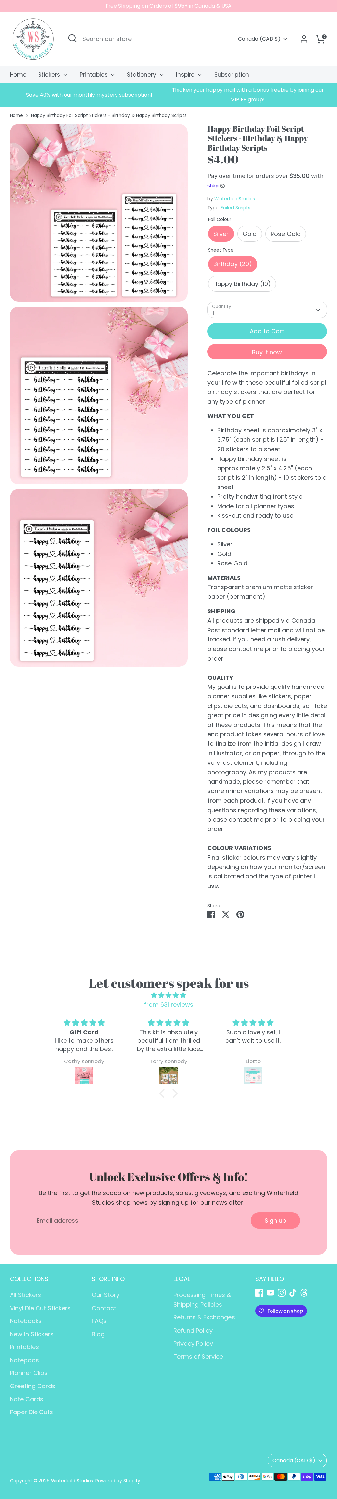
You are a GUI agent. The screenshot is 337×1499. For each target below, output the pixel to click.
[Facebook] (259, 1293)
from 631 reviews (168, 1004)
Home (18, 75)
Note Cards (26, 1399)
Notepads (24, 1360)
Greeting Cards (32, 1386)
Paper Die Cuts (31, 1412)
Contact (104, 1308)
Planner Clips (29, 1373)
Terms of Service (198, 1356)
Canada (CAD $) (259, 39)
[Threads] (304, 1293)
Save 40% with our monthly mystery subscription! (89, 95)
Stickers (50, 75)
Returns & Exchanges (204, 1317)
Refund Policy (193, 1330)
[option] (89, 95)
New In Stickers (32, 1334)
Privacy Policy (193, 1343)
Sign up (275, 1220)
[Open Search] (72, 38)
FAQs (99, 1321)
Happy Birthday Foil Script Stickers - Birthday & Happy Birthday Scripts (109, 115)
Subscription (231, 75)
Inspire (186, 75)
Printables (94, 75)
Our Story (105, 1295)
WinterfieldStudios (234, 199)
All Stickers (25, 1295)
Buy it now (267, 352)
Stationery (142, 75)
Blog (98, 1334)
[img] (168, 995)
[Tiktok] (293, 1293)
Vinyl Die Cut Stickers (40, 1308)
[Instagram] (282, 1293)
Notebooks (26, 1321)
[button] (163, 1093)
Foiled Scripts (235, 208)
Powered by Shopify (117, 1481)
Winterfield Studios (72, 1481)
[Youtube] (270, 1293)
